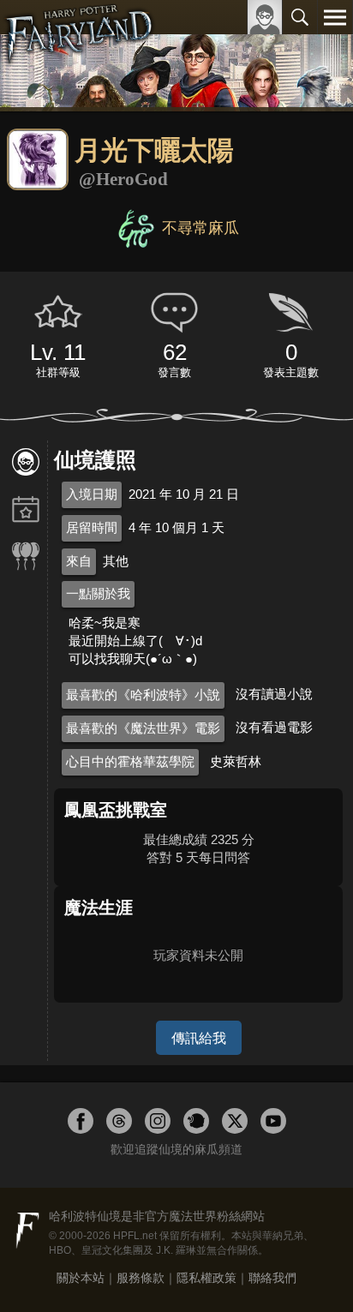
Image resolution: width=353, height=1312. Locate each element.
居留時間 (91, 527)
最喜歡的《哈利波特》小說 (143, 694)
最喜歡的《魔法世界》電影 (143, 728)
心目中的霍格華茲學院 (130, 761)
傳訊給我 (198, 1037)
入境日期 (91, 494)
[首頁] (79, 54)
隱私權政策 (206, 1278)
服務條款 (141, 1278)
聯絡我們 (272, 1278)
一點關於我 (98, 593)
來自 (79, 561)
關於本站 (81, 1278)
